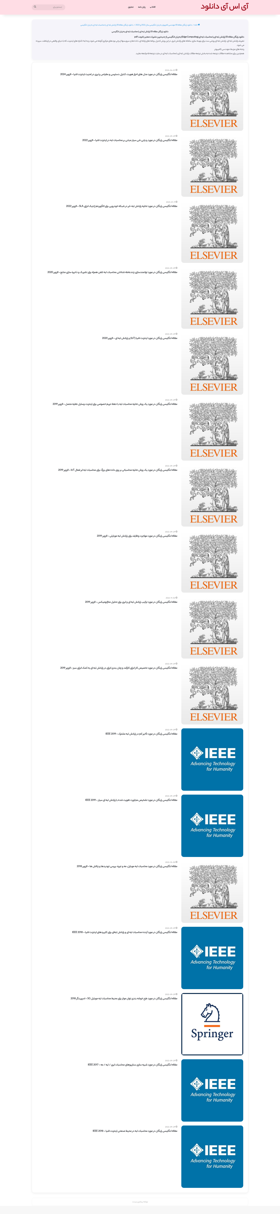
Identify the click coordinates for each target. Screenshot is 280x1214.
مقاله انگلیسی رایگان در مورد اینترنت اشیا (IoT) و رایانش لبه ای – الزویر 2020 (139, 338)
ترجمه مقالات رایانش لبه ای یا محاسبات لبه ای (182, 54)
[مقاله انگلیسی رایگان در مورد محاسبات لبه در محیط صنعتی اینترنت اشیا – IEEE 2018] (212, 1157)
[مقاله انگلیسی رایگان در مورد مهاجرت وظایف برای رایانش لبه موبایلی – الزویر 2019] (212, 561)
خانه (196, 25)
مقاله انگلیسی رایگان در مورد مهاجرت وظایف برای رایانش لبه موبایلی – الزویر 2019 (137, 536)
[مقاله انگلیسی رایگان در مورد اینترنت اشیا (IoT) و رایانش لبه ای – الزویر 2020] (212, 364)
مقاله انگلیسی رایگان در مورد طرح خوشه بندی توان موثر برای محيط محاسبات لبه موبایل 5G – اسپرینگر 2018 (124, 999)
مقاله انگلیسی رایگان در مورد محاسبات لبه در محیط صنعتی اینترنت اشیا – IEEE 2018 (135, 1131)
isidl (153, 7)
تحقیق (131, 7)
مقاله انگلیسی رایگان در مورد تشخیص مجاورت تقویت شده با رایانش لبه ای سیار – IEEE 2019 (131, 800)
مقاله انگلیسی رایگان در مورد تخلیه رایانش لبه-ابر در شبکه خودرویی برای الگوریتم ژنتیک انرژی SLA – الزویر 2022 (121, 206)
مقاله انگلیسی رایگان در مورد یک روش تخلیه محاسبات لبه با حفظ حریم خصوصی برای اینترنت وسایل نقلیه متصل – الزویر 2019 (115, 404)
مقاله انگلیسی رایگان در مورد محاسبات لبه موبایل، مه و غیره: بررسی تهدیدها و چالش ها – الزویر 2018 (127, 867)
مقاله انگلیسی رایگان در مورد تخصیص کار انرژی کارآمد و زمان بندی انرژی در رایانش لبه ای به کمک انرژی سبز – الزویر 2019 (118, 668)
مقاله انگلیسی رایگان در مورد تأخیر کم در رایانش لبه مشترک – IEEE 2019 (141, 734)
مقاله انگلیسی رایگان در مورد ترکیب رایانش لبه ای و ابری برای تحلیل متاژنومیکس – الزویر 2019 (131, 602)
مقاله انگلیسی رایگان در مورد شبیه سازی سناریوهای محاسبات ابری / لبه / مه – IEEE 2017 (132, 1065)
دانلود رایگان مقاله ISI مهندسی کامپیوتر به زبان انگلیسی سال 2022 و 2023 (163, 25)
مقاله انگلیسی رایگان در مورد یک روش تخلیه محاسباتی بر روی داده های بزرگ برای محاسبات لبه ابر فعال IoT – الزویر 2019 (117, 470)
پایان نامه (142, 7)
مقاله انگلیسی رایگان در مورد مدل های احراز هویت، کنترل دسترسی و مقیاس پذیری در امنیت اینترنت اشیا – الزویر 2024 (118, 75)
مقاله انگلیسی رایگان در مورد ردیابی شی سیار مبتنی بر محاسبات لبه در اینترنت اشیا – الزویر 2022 (129, 140)
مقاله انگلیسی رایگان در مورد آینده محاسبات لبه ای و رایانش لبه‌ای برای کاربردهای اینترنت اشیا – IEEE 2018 (124, 933)
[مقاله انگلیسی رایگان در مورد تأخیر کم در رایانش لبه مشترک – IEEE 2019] (212, 759)
